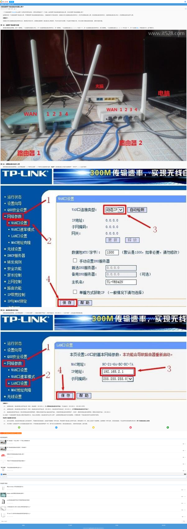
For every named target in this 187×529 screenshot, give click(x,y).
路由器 (9, 4)
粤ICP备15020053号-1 (99, 528)
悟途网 (2, 4)
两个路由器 (6, 433)
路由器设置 (12, 433)
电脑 (137, 27)
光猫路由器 (18, 433)
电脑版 (23, 525)
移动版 (117, 525)
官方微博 (70, 525)
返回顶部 (163, 525)
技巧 (6, 4)
